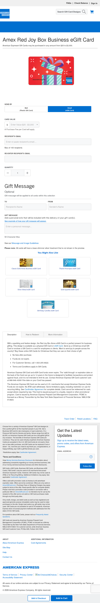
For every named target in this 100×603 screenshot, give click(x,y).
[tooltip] (91, 457)
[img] (51, 71)
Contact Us (7, 556)
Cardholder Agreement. (18, 477)
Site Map (6, 547)
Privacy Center (26, 574)
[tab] (12, 334)
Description (12, 334)
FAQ (95, 418)
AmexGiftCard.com (9, 485)
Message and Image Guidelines (25, 243)
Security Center (66, 574)
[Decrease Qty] (8, 173)
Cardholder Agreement (34, 389)
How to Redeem (32, 334)
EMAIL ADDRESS (64, 451)
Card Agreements (38, 542)
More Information (55, 334)
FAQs (68, 3)
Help (5, 552)
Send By (8, 104)
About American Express (13, 542)
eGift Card (58, 345)
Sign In (94, 3)
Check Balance (81, 3)
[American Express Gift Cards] (5, 14)
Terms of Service (10, 574)
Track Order (69, 418)
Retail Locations (84, 418)
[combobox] (71, 11)
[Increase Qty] (27, 173)
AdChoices (52, 574)
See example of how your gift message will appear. (25, 221)
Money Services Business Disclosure (20, 460)
